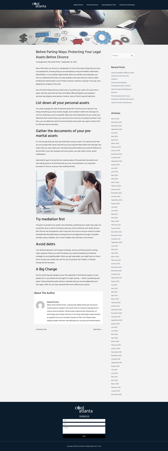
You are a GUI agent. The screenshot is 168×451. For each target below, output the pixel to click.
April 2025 (114, 140)
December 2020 (116, 309)
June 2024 (114, 172)
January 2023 (115, 228)
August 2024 (115, 164)
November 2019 (116, 355)
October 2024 (115, 157)
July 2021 (114, 285)
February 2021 (115, 302)
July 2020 (114, 327)
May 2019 (114, 377)
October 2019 (115, 359)
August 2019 (115, 366)
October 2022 (115, 239)
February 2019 (115, 387)
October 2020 (115, 317)
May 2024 (114, 175)
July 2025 (114, 133)
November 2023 (116, 193)
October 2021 (115, 274)
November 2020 (116, 313)
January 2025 (115, 150)
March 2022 (115, 256)
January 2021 (115, 306)
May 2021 (114, 292)
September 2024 (116, 161)
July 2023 (114, 207)
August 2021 (115, 281)
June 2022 (114, 246)
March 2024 (115, 182)
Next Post (98, 329)
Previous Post (40, 329)
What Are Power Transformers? (121, 102)
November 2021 (116, 271)
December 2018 (116, 394)
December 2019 (116, 352)
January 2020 (115, 348)
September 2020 (116, 320)
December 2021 (116, 267)
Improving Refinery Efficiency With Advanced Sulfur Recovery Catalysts (122, 76)
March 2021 (115, 299)
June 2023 (114, 210)
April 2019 (114, 380)
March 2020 (115, 341)
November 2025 (116, 126)
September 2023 (116, 200)
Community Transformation (127, 5)
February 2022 (116, 260)
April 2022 (114, 253)
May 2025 (114, 136)
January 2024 (115, 189)
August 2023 (115, 203)
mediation (91, 93)
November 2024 (116, 154)
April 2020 (114, 338)
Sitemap (98, 446)
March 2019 (115, 384)
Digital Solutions (78, 5)
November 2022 (116, 235)
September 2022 (116, 242)
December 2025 (116, 122)
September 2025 (116, 129)
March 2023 (115, 221)
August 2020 (115, 324)
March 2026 (115, 119)
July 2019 (114, 370)
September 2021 (116, 278)
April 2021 (114, 295)
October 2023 (115, 196)
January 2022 (115, 263)
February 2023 (116, 225)
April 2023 (114, 218)
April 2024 (114, 179)
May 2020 (114, 334)
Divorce (39, 275)
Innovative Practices (92, 5)
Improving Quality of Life (109, 5)
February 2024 (116, 186)
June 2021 (114, 288)
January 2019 (115, 391)
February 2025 (116, 147)
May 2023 (114, 214)
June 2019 (114, 373)
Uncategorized (41, 62)
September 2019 (116, 362)
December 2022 (116, 232)
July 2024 (114, 168)
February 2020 (116, 345)
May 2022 (114, 249)
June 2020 (114, 331)
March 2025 (115, 143)
